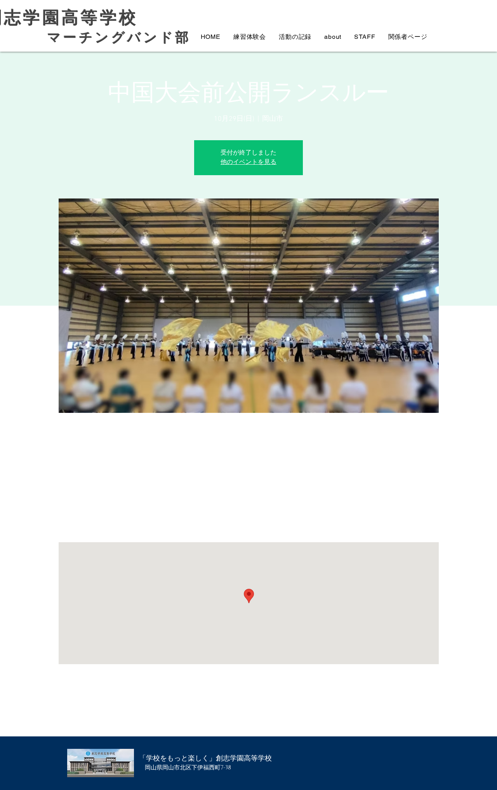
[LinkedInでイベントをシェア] (126, 716)
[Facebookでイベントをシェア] (88, 716)
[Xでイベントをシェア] (107, 716)
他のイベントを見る (248, 162)
